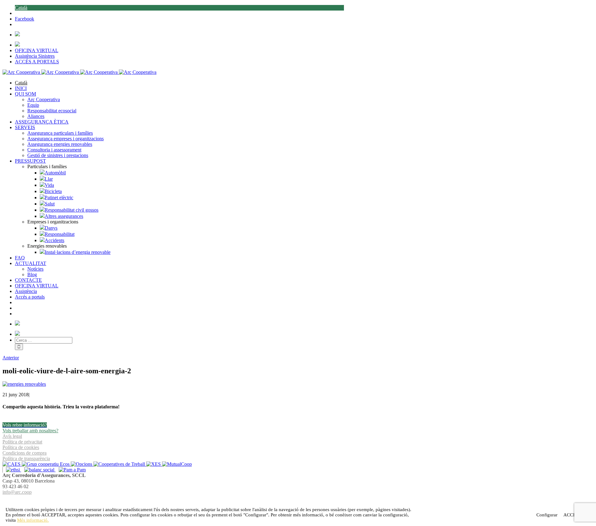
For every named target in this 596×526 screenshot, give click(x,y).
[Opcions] (82, 464)
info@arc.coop (17, 492)
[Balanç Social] (38, 469)
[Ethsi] (11, 469)
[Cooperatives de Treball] (119, 464)
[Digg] (294, 499)
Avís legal (12, 436)
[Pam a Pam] (71, 469)
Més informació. (33, 520)
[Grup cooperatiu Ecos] (46, 464)
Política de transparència (26, 458)
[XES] (154, 464)
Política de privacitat (22, 441)
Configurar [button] (547, 514)
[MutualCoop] (177, 464)
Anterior (10, 357)
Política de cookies (20, 447)
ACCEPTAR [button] (53, 514)
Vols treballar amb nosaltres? (30, 430)
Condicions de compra (24, 453)
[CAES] (12, 464)
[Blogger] (301, 499)
